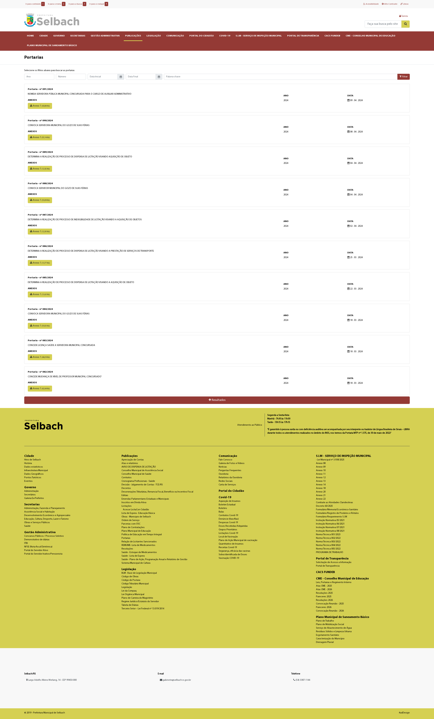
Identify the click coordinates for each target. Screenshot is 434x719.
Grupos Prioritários (228, 529)
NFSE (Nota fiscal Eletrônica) (38, 547)
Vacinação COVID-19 (229, 558)
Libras (405, 4)
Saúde (27, 526)
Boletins (223, 508)
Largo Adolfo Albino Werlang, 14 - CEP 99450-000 (52, 680)
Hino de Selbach (32, 460)
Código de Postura (131, 580)
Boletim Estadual (227, 504)
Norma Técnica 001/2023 (328, 534)
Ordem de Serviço (131, 520)
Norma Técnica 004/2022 (328, 545)
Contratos (127, 477)
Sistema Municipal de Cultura (136, 563)
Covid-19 (225, 497)
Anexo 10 (321, 470)
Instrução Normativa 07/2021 (330, 527)
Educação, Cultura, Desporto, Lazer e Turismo (46, 519)
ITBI (26, 543)
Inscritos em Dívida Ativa (134, 502)
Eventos (28, 481)
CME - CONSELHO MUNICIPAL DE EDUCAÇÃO (370, 36)
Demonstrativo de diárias (37, 539)
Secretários (30, 494)
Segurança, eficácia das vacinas (234, 551)
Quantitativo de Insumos (231, 544)
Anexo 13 (321, 481)
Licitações (127, 506)
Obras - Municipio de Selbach (136, 517)
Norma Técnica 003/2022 (328, 541)
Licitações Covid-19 (228, 533)
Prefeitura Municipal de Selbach (51, 20)
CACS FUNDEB (332, 36)
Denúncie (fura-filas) (229, 519)
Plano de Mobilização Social (330, 624)
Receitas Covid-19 (228, 547)
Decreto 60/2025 (324, 506)
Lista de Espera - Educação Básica (138, 513)
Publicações (130, 456)
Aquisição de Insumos (229, 501)
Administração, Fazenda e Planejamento (44, 508)
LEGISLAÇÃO (153, 36)
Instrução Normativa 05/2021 (330, 520)
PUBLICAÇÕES (133, 36)
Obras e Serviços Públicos (37, 522)
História (28, 463)
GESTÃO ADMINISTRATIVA (105, 36)
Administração (31, 491)
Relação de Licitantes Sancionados (139, 541)
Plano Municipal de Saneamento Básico (342, 617)
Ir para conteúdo (34, 4)
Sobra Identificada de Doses (233, 554)
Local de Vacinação (228, 537)
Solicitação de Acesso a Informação (333, 562)
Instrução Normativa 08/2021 (330, 531)
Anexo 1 (41, 106)
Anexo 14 (321, 484)
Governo (30, 487)
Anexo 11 (321, 474)
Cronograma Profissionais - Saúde (138, 481)
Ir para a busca (77, 4)
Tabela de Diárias (130, 605)
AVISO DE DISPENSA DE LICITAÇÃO (139, 467)
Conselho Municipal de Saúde (136, 474)
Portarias (126, 538)
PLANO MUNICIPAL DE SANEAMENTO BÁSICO (52, 45)
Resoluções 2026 (324, 600)
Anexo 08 (321, 463)
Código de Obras (130, 576)
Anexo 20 (321, 492)
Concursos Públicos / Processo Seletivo (44, 536)
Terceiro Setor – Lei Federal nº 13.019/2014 (143, 608)
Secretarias (32, 504)
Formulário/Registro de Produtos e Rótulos (337, 513)
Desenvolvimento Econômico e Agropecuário (47, 515)
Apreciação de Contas (133, 460)
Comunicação (228, 456)
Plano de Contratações (133, 527)
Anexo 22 (321, 499)
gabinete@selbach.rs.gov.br (177, 680)
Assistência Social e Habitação (39, 512)
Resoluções (127, 549)
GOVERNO (59, 36)
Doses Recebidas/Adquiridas (233, 526)
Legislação (129, 569)
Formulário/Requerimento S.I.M (331, 517)
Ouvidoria (223, 474)
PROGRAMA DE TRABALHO (329, 552)
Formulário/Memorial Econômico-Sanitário (337, 509)
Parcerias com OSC (131, 524)
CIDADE (43, 36)
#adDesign (404, 713)
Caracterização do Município (330, 638)
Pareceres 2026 (323, 607)
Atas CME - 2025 (324, 586)
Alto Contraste (390, 4)
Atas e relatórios (130, 463)
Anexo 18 (321, 488)
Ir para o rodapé (98, 4)
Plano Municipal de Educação (136, 531)
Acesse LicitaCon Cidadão (136, 509)
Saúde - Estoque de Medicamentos (139, 552)
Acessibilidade (372, 4)
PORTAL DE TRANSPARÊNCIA (303, 36)
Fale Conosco (225, 460)
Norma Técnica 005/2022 (328, 549)
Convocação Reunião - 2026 (330, 611)
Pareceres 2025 (323, 596)
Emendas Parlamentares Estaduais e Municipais (145, 499)
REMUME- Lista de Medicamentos (138, 545)
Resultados (218, 400)
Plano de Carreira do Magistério (137, 598)
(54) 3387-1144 (302, 680)
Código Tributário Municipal (135, 583)
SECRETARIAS (77, 36)
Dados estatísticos (33, 467)
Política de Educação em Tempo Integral (142, 534)
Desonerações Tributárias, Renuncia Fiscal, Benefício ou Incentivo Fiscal (157, 492)
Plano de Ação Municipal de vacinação (238, 540)
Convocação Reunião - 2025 (330, 604)
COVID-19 (224, 36)
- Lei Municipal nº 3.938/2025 (330, 460)
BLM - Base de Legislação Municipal (139, 573)
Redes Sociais (226, 481)
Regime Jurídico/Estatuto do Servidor (140, 601)
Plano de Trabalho (325, 621)
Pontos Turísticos (32, 477)
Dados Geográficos (34, 474)
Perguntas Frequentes (230, 470)
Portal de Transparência (332, 558)
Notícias (223, 467)
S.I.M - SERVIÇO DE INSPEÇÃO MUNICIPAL (259, 36)
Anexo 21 (321, 495)
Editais (125, 495)
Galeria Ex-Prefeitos (34, 498)
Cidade (29, 456)
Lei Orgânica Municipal (133, 594)
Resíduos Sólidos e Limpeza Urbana (334, 631)
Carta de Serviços (227, 484)
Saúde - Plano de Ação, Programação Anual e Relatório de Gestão (154, 559)
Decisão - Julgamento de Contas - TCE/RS (142, 484)
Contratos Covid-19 (228, 515)
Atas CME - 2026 (324, 589)
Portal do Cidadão (231, 491)
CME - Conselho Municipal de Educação (342, 578)
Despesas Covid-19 (228, 522)
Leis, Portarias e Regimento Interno (333, 582)
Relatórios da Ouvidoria (230, 477)
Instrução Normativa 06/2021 (330, 524)
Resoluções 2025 (324, 593)
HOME (30, 36)
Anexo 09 (321, 467)
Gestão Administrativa (40, 532)
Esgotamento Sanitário (327, 635)
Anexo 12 (321, 477)
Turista (404, 16)
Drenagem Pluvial (325, 642)
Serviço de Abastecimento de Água (334, 628)
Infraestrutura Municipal (36, 470)
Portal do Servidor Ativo (36, 550)
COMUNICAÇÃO (175, 36)
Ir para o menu (56, 4)
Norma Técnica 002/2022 (328, 538)
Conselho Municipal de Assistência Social (142, 470)
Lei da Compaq (129, 591)
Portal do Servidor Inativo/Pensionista (43, 554)
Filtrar (404, 76)
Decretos (126, 488)
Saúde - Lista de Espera (133, 556)
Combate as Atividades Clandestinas (334, 502)
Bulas (221, 512)
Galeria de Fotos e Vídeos (231, 463)
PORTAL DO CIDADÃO (201, 36)
